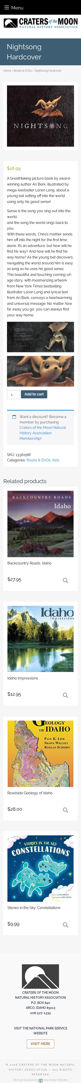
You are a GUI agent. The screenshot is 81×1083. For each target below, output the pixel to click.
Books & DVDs (23, 70)
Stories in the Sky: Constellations (34, 908)
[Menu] (6, 7)
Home (7, 70)
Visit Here (40, 1044)
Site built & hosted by (40, 1079)
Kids (55, 460)
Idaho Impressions (22, 678)
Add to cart (34, 394)
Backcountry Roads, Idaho (29, 563)
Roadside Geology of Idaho (30, 793)
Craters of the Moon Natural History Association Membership (43, 433)
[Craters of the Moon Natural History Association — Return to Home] (40, 23)
